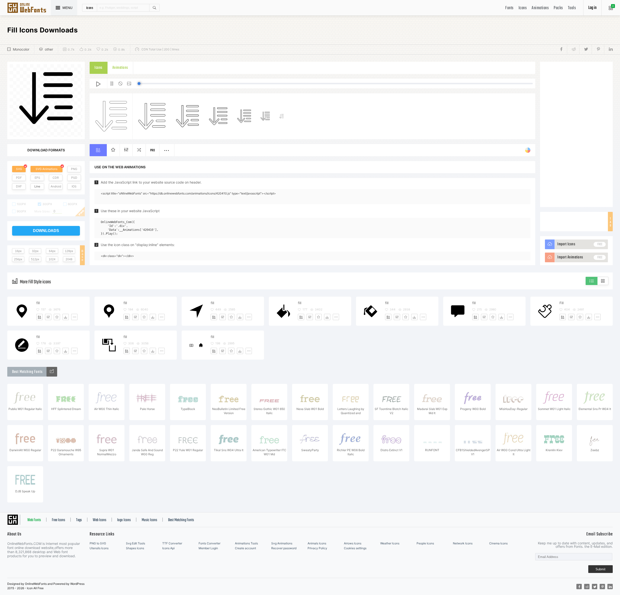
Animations (540, 8)
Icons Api (168, 548)
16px (18, 251)
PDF (19, 177)
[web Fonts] (51, 372)
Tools (572, 8)
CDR (56, 177)
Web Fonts (34, 520)
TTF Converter (172, 543)
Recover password (283, 548)
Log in (592, 7)
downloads (46, 231)
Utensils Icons (99, 548)
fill (38, 303)
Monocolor (21, 49)
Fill (561, 303)
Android (56, 186)
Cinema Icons (498, 543)
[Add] (39, 317)
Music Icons (149, 520)
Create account (245, 548)
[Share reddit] (573, 49)
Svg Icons (29, 8)
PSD (74, 177)
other (49, 49)
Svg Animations (281, 543)
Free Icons (58, 520)
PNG (74, 169)
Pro (152, 150)
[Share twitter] (585, 49)
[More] (74, 317)
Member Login (208, 548)
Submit (600, 569)
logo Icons (124, 520)
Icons (523, 8)
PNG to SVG (98, 543)
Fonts (509, 8)
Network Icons (463, 543)
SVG (19, 169)
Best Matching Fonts (181, 520)
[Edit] (48, 317)
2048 (69, 259)
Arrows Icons (352, 543)
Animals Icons (317, 543)
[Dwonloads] (65, 317)
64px (52, 251)
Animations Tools (246, 543)
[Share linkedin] (608, 49)
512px (35, 259)
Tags (79, 520)
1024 (52, 259)
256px (18, 259)
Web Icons (99, 520)
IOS (74, 186)
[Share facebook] (562, 49)
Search (154, 7)
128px (69, 251)
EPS (37, 177)
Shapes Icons (135, 548)
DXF (19, 186)
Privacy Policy (317, 548)
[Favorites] (57, 317)
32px (35, 251)
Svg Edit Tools (135, 543)
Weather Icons (389, 543)
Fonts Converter (209, 543)
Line (37, 186)
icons (89, 7)
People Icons (425, 543)
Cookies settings (355, 548)
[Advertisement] (576, 134)
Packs (558, 8)
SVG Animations (46, 169)
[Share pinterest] (598, 49)
